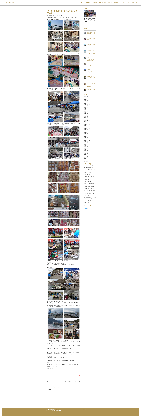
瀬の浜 (90, 193)
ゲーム (93, 172)
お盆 (94, 165)
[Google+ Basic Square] (87, 208)
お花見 (88, 167)
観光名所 (85, 198)
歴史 (90, 191)
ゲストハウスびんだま (87, 172)
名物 (75, 364)
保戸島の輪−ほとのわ (51, 364)
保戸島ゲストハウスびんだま (89, 183)
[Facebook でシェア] (47, 371)
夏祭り (85, 190)
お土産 (48, 366)
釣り (84, 200)
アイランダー (93, 169)
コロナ (85, 174)
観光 (95, 197)
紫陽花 (88, 197)
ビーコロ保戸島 (54, 366)
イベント (58, 364)
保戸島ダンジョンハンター (88, 184)
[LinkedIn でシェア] (53, 371)
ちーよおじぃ (92, 167)
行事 (92, 197)
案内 (84, 191)
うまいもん (63, 364)
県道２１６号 (90, 195)
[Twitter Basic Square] (86, 208)
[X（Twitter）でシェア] (50, 371)
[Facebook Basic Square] (84, 208)
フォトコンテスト (87, 176)
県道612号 (85, 195)
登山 (94, 193)
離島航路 (89, 200)
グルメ (67, 364)
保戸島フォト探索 (87, 186)
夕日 (87, 190)
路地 (88, 198)
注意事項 (93, 191)
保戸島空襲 (92, 186)
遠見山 (91, 198)
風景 (92, 200)
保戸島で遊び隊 (86, 179)
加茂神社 (85, 188)
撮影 (92, 190)
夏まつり (92, 188)
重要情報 (94, 198)
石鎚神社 (85, 197)
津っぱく (85, 193)
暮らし (94, 190)
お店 (77, 364)
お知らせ (85, 167)
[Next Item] (94, 13)
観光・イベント (50, 368)
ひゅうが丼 (71, 364)
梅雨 (88, 191)
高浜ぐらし (86, 202)
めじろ (89, 169)
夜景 (89, 190)
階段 (86, 200)
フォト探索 (92, 176)
